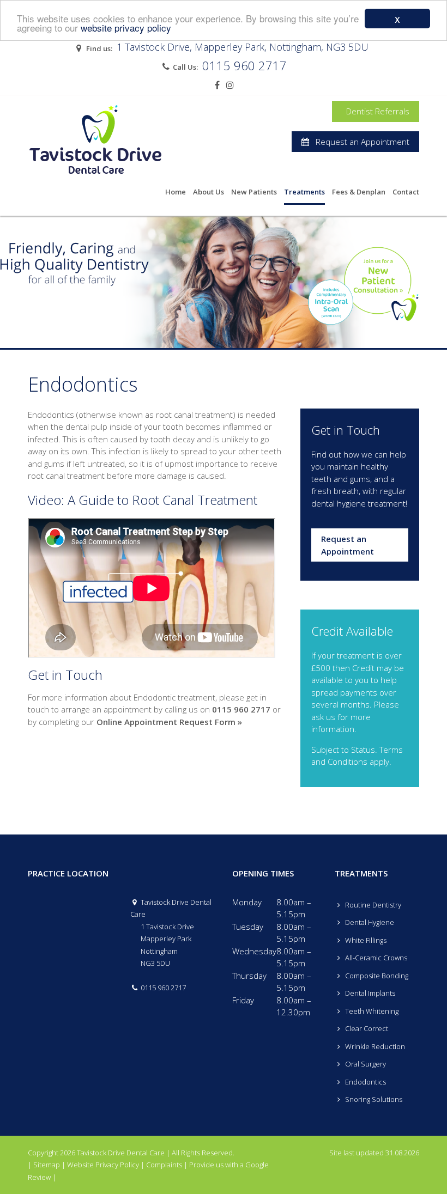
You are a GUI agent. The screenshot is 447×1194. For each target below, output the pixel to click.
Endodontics (364, 1082)
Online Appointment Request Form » (169, 721)
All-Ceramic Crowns (375, 957)
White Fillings (364, 940)
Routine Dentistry (372, 905)
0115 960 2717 (244, 65)
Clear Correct (365, 1028)
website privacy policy (126, 27)
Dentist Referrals (375, 111)
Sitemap (46, 1164)
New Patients (254, 192)
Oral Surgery (364, 1064)
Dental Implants (369, 993)
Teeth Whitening (370, 1011)
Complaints (164, 1164)
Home (175, 192)
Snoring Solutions (372, 1099)
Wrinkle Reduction (374, 1046)
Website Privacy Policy (103, 1164)
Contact (405, 192)
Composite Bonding (375, 975)
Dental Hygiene (368, 922)
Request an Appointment (359, 141)
